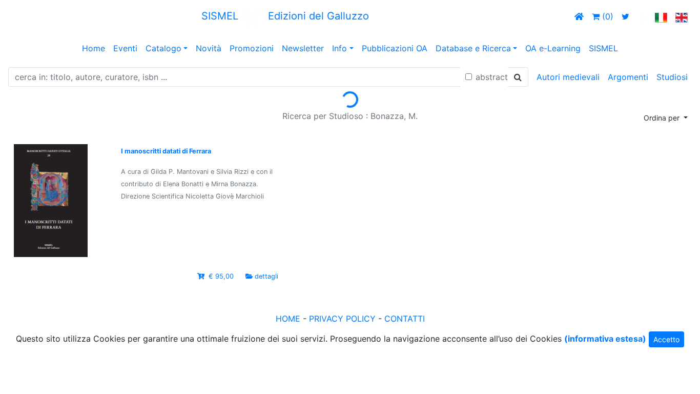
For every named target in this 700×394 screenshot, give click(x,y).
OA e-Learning (553, 48)
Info (339, 48)
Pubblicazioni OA (394, 48)
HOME (288, 318)
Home (93, 48)
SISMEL (603, 48)
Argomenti (628, 77)
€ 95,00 (221, 276)
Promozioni (252, 48)
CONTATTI (404, 318)
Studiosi (672, 77)
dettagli (266, 276)
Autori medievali (568, 77)
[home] (579, 16)
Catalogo (163, 48)
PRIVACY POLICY (342, 318)
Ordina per (663, 117)
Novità (208, 48)
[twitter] (625, 16)
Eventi (125, 48)
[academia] (642, 16)
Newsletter (303, 48)
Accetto (666, 339)
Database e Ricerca (473, 48)
